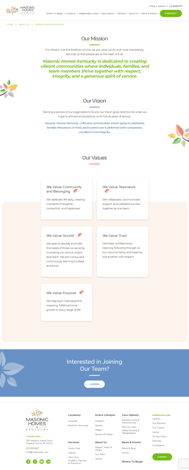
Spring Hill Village (104, 434)
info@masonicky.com (37, 452)
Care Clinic (73, 457)
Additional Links (161, 415)
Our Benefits (159, 423)
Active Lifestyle (105, 415)
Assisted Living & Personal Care (130, 421)
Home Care (74, 448)
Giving (152, 6)
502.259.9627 (32, 448)
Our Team (100, 454)
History (98, 458)
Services (122, 13)
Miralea (98, 425)
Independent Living (88, 13)
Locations (71, 13)
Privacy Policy (159, 436)
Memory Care (129, 427)
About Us (133, 13)
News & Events (149, 13)
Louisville (73, 421)
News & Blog (128, 448)
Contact (171, 13)
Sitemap (156, 441)
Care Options (107, 13)
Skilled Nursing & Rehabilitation (130, 431)
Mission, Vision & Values (103, 448)
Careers (162, 6)
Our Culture (158, 427)
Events (125, 452)
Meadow (99, 421)
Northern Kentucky (78, 425)
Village (98, 430)
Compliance (158, 445)
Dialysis (72, 452)
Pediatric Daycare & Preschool (77, 462)
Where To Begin (54, 13)
